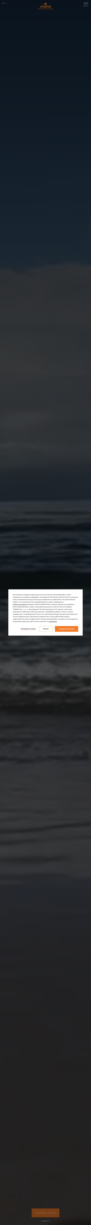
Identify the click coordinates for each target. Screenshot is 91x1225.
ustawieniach (52, 621)
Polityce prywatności (20, 604)
